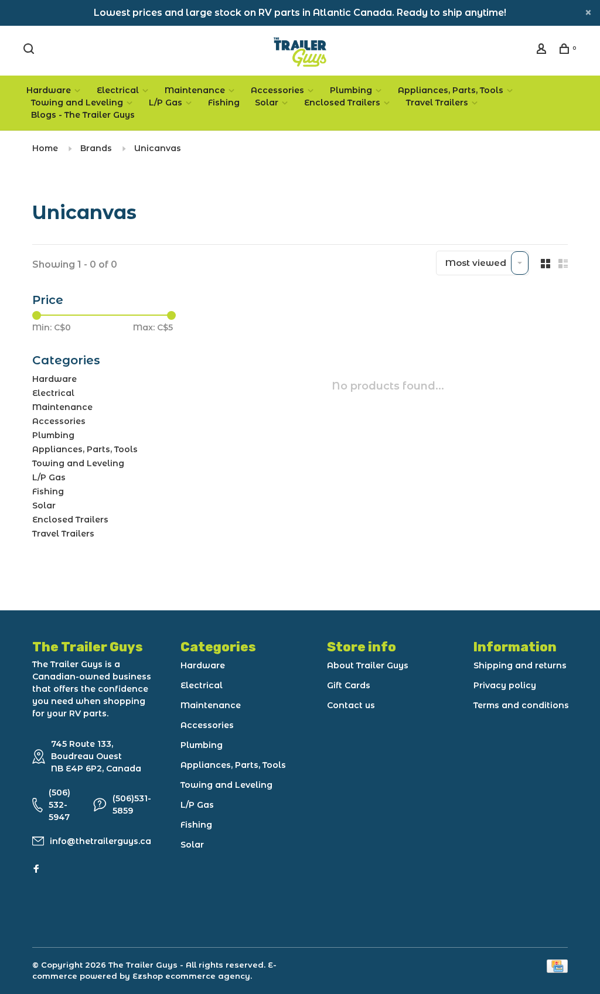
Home (45, 148)
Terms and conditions (521, 705)
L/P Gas (165, 102)
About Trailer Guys (367, 665)
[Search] (30, 50)
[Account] (543, 50)
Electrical (118, 90)
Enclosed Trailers (342, 102)
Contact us (351, 705)
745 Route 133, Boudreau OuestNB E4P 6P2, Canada (96, 756)
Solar (266, 102)
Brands (96, 148)
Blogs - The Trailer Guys (83, 115)
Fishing (224, 102)
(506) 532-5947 (59, 804)
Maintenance (195, 90)
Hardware (48, 90)
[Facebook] (36, 869)
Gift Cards (348, 685)
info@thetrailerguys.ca (100, 841)
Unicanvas (157, 148)
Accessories (277, 90)
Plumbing (351, 90)
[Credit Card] (557, 969)
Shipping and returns (520, 665)
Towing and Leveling (77, 102)
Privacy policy (504, 685)
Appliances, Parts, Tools (450, 90)
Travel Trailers (437, 102)
